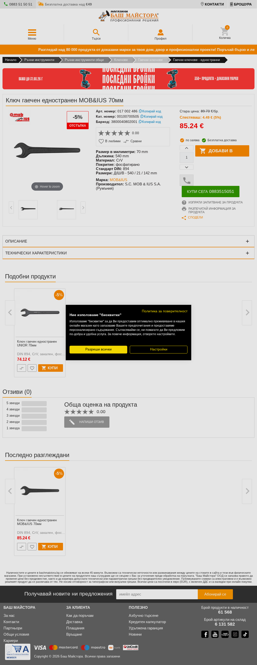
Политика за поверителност (164, 311)
